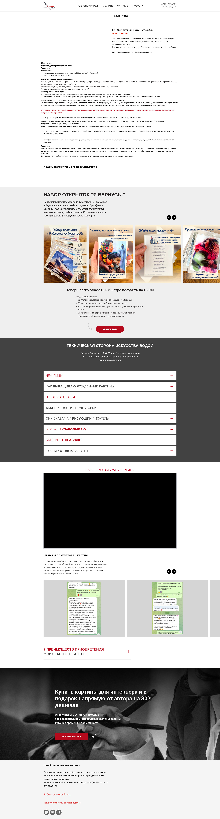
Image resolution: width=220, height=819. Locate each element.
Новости (137, 5)
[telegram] (59, 812)
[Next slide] (174, 217)
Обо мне (108, 5)
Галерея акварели (88, 5)
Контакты (123, 5)
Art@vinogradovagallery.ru (57, 794)
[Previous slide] (169, 217)
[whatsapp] (46, 812)
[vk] (52, 812)
